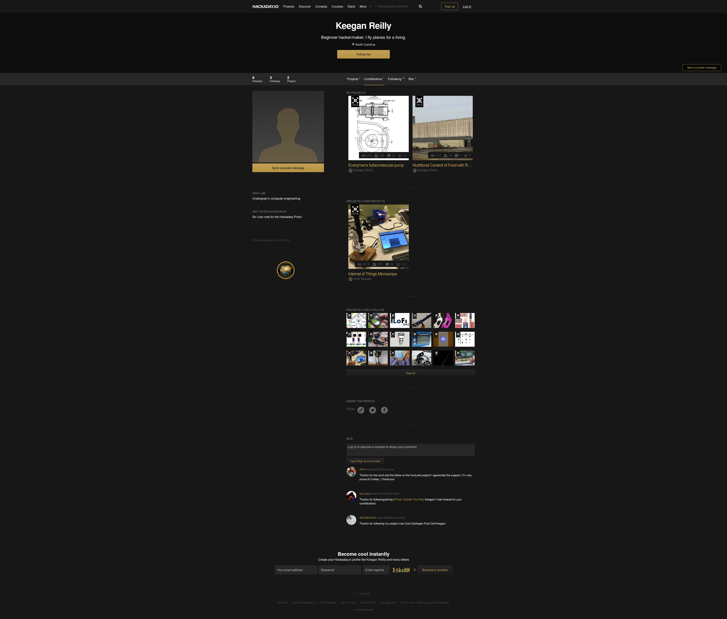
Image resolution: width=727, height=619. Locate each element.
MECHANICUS (368, 517)
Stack (351, 6)
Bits (412, 78)
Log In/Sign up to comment (365, 461)
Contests (321, 6)
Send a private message (701, 67)
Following (396, 78)
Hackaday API (388, 602)
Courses (337, 6)
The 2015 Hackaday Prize (419, 101)
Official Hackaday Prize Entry (349, 316)
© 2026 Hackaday (363, 609)
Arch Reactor (362, 278)
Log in (467, 6)
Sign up (450, 6)
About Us (283, 602)
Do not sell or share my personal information (425, 602)
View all (410, 373)
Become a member (435, 570)
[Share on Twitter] (373, 409)
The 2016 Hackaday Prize (355, 101)
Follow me (363, 54)
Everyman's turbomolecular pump (376, 165)
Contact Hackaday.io (303, 602)
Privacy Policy (368, 602)
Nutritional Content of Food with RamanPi (447, 165)
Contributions (374, 78)
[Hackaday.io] (265, 6)
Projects (288, 6)
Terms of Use (348, 602)
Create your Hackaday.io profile (339, 559)
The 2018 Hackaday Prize (393, 353)
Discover (305, 6)
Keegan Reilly (363, 170)
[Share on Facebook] (384, 409)
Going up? (365, 593)
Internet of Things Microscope (372, 273)
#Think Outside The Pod (408, 499)
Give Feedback (328, 602)
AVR (362, 469)
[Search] (420, 6)
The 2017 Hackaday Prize (393, 334)
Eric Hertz (365, 493)
